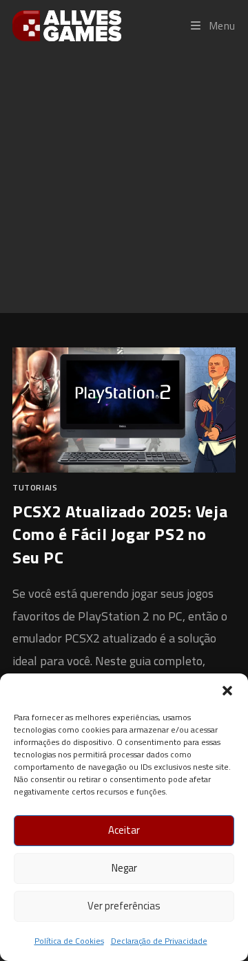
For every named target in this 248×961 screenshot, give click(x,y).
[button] (227, 691)
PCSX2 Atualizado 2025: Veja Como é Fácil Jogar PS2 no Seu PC (119, 534)
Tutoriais (34, 487)
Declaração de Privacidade (159, 940)
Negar (124, 868)
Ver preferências (124, 906)
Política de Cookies (69, 940)
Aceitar (124, 830)
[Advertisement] (124, 181)
